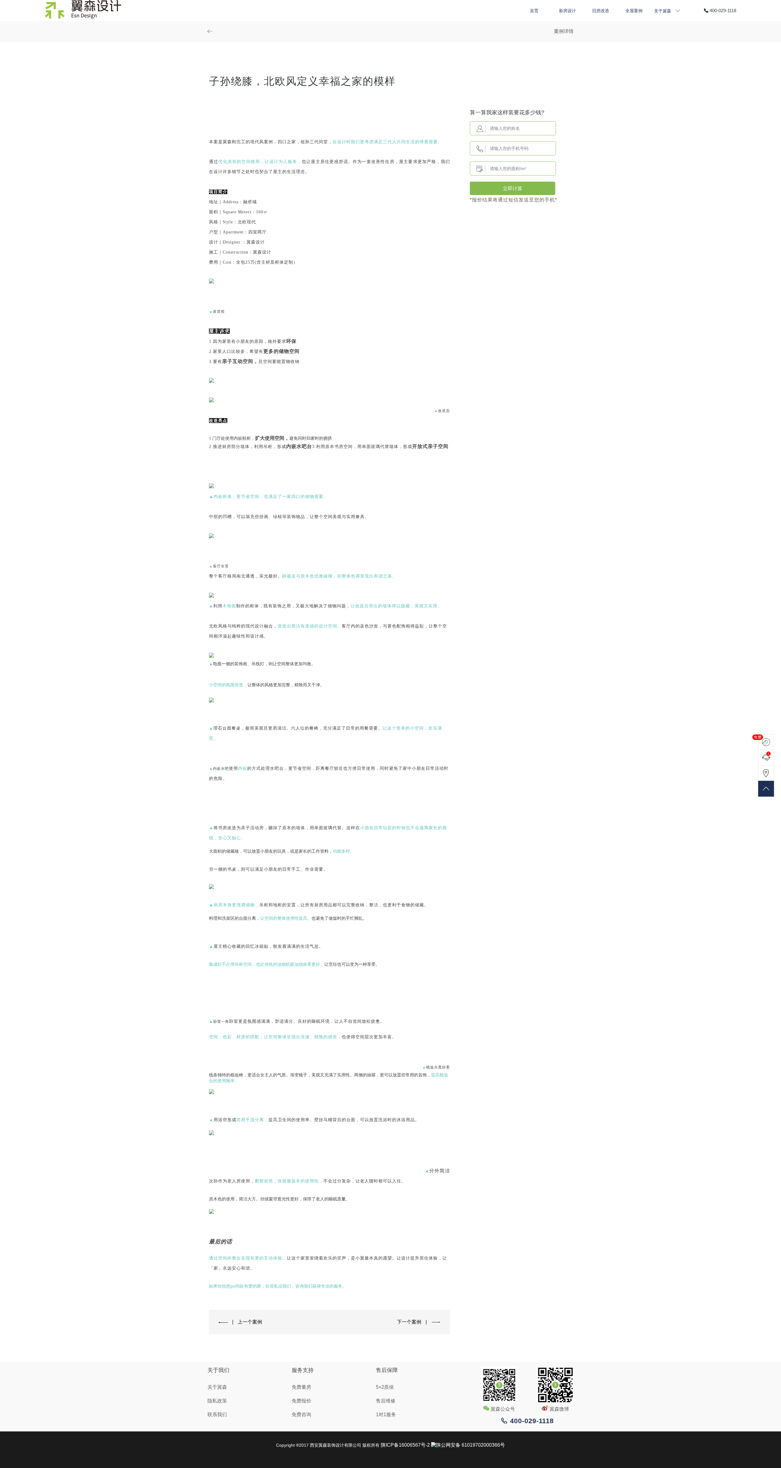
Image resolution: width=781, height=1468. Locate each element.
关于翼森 (217, 1387)
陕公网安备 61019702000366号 (470, 1445)
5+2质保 (385, 1387)
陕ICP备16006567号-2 (405, 1445)
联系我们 (217, 1414)
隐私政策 (217, 1400)
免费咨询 (301, 1414)
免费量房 (301, 1387)
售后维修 (385, 1400)
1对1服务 (386, 1414)
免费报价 (301, 1400)
